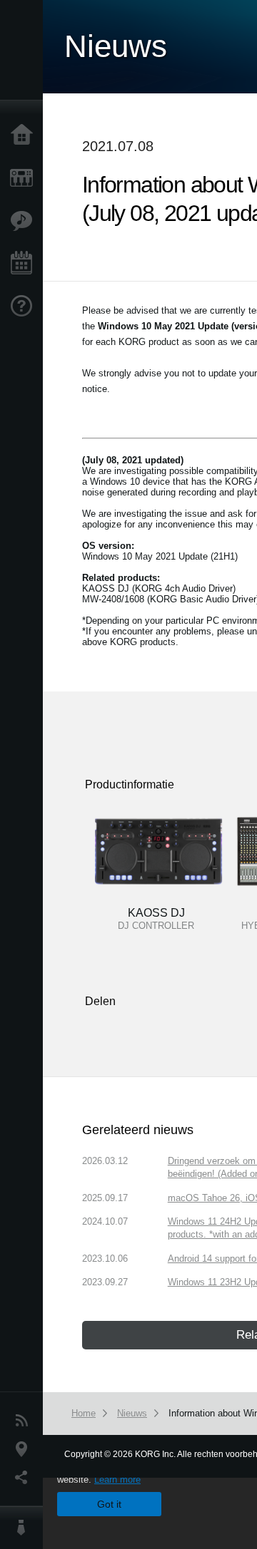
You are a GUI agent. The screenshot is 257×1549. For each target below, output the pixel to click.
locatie (25, 1449)
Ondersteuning (25, 306)
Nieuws (25, 1420)
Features (25, 221)
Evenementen (25, 263)
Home (25, 135)
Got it (109, 1504)
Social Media (25, 1477)
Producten (25, 178)
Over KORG (25, 1527)
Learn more (117, 1479)
